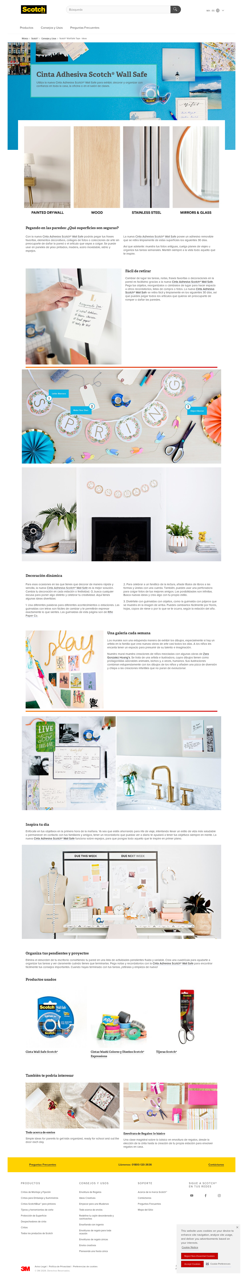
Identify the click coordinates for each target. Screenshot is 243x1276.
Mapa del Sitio (145, 1209)
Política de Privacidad (60, 1266)
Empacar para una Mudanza (94, 1203)
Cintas (24, 1227)
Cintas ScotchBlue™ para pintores (38, 1203)
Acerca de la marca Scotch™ (152, 1192)
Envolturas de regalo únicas (93, 1239)
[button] (218, 1264)
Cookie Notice (190, 1247)
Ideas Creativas (87, 1198)
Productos (26, 28)
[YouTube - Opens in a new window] (192, 1195)
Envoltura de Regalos (90, 1192)
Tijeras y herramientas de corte (37, 1209)
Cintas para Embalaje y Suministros (39, 1198)
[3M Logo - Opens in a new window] (34, 9)
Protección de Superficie (34, 1215)
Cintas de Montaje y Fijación (36, 1192)
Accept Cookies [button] (192, 1264)
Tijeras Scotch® (166, 1052)
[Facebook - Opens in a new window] (205, 1195)
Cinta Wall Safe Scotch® (42, 1052)
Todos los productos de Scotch (37, 1233)
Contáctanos (216, 1164)
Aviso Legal (41, 1266)
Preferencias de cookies (85, 1266)
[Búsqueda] (175, 9)
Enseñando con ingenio (91, 1224)
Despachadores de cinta (33, 1221)
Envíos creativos (87, 1245)
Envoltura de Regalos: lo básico (144, 1133)
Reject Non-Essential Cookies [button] (199, 1256)
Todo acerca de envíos (40, 1132)
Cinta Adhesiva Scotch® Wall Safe (63, 236)
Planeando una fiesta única (93, 1251)
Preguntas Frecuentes (84, 28)
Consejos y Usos (52, 28)
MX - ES (211, 10)
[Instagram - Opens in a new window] (219, 1195)
